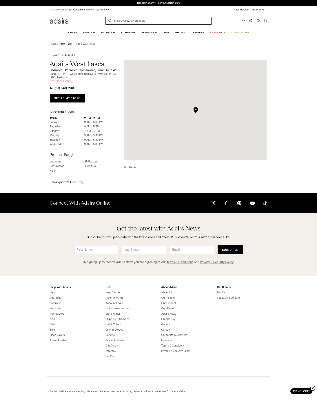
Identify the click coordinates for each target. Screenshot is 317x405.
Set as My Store (67, 98)
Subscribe (230, 250)
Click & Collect (114, 329)
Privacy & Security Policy (216, 262)
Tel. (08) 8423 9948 (62, 88)
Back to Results (64, 55)
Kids (167, 32)
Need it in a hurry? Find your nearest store (158, 3)
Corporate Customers (174, 335)
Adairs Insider (58, 340)
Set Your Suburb (77, 9)
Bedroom (89, 32)
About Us (166, 292)
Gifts (52, 324)
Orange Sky (168, 319)
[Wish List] (258, 20)
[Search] (110, 21)
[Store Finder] (243, 20)
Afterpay (110, 351)
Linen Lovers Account (118, 308)
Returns (110, 335)
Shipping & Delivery (117, 319)
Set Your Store (102, 9)
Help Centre (258, 9)
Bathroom (108, 32)
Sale (52, 329)
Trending (197, 32)
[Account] (251, 20)
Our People (168, 297)
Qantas (165, 324)
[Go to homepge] (59, 20)
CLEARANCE (217, 32)
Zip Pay (109, 356)
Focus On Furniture (228, 297)
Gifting (180, 32)
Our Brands (224, 287)
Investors (166, 340)
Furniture (128, 32)
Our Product (168, 303)
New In (72, 32)
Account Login (114, 303)
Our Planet (167, 308)
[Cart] (265, 20)
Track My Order (241, 9)
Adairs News (168, 313)
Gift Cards (111, 345)
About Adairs (169, 287)
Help (108, 287)
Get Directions (60, 81)
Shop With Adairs (60, 287)
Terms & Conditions (180, 262)
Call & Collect (113, 324)
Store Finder (112, 313)
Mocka (221, 292)
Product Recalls (114, 340)
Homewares (149, 32)
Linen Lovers (240, 32)
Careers (166, 329)
